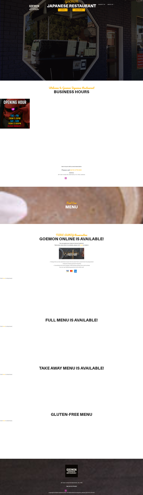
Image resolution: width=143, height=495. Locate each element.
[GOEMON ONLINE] (71, 253)
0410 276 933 (75, 170)
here (81, 245)
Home (88, 4)
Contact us (101, 4)
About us (110, 4)
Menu (94, 4)
